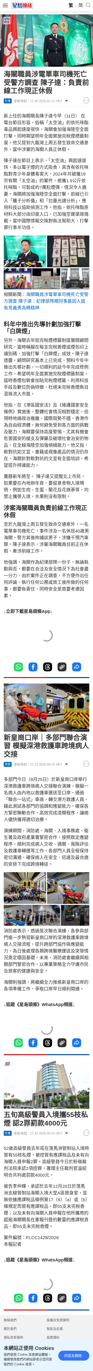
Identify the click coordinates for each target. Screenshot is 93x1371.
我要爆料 (53, 1337)
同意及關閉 (73, 1356)
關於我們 (10, 1329)
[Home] (22, 5)
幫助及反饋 (55, 1329)
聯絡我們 (10, 1320)
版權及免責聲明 (58, 1320)
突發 (8, 764)
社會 (8, 100)
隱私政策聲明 (13, 1337)
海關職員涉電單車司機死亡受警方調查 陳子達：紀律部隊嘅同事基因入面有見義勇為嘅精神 (46, 301)
